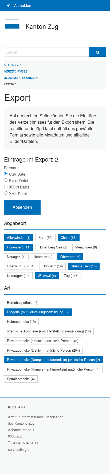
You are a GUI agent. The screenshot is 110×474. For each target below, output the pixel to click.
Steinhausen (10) (84, 265)
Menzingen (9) (86, 247)
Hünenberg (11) (18, 247)
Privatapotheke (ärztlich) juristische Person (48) (42, 340)
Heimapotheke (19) (21, 321)
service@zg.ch (19, 449)
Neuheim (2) (43, 256)
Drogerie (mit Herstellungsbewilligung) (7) (38, 311)
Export (10, 84)
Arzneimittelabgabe (21, 78)
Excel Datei (18, 180)
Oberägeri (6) (70, 256)
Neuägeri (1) (16, 256)
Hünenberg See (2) (52, 247)
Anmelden (22, 5)
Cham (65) (69, 237)
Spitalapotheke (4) (21, 378)
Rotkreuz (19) (52, 265)
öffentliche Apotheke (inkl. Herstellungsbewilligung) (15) (49, 331)
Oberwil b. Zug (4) (20, 265)
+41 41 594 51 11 (24, 442)
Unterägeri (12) (18, 275)
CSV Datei (17, 174)
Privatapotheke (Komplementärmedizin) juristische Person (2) (53, 359)
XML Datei (18, 193)
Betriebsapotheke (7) (22, 302)
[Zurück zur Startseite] (55, 29)
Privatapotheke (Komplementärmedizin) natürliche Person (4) (53, 369)
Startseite (13, 65)
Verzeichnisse (15, 71)
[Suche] (97, 52)
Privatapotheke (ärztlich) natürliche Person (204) (43, 350)
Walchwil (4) (47, 275)
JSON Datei (19, 187)
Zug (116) (71, 275)
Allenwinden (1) (18, 237)
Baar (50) (45, 237)
